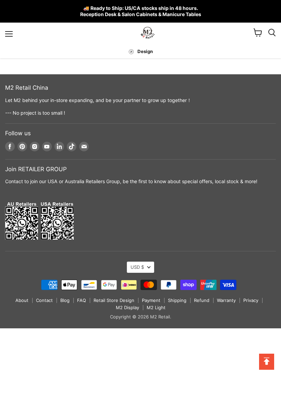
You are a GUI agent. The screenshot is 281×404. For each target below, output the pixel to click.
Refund (201, 300)
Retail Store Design (114, 300)
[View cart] (258, 32)
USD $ (137, 267)
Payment (151, 300)
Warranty (226, 300)
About (21, 300)
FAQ (81, 300)
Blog (65, 300)
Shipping (177, 300)
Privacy (250, 300)
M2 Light (156, 307)
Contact (44, 300)
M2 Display (127, 307)
